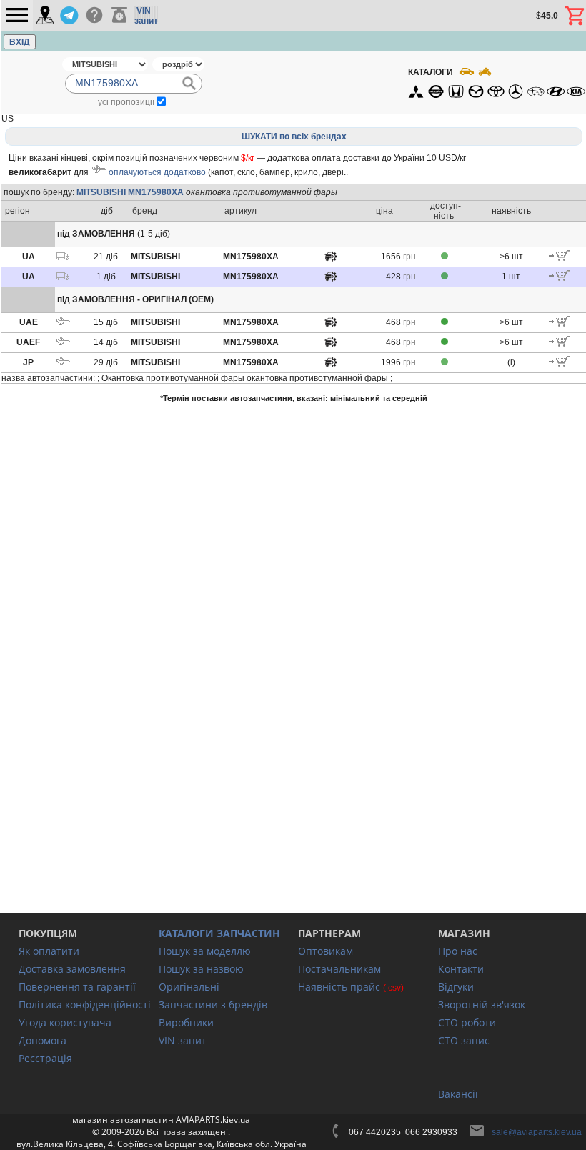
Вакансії (458, 1094)
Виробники (186, 1022)
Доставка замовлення (72, 969)
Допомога (42, 1040)
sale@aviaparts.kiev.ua (537, 1132)
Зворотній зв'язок (481, 1004)
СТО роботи (467, 1022)
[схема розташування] (330, 260)
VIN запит (183, 1040)
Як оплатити (49, 951)
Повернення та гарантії (77, 986)
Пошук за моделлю (205, 951)
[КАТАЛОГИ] (496, 82)
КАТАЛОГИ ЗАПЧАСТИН (219, 933)
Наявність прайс (339, 986)
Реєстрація (45, 1058)
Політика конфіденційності (85, 1004)
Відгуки (456, 986)
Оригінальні (189, 986)
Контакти (461, 969)
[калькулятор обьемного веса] (119, 15)
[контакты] (45, 16)
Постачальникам (339, 969)
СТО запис (464, 1040)
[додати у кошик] (559, 258)
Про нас (457, 951)
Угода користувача (65, 1022)
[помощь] (93, 15)
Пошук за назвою (201, 969)
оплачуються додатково (157, 172)
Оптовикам (325, 951)
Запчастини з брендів (213, 1004)
